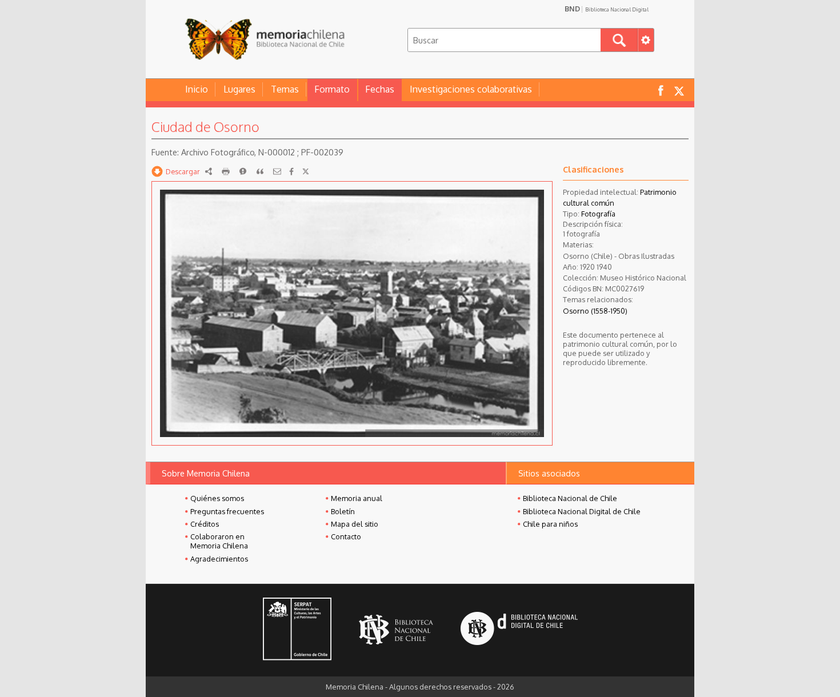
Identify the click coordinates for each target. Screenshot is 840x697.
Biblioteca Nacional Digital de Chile (582, 511)
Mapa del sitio (354, 523)
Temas (285, 89)
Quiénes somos (217, 498)
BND (607, 8)
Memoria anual (356, 498)
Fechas (379, 89)
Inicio (196, 89)
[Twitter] (305, 171)
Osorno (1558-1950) (595, 310)
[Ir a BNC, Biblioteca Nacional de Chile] (396, 629)
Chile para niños (550, 523)
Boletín (343, 511)
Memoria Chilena (264, 38)
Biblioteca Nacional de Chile (570, 498)
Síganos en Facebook (660, 90)
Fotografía (598, 213)
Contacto (346, 536)
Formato (332, 89)
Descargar (183, 171)
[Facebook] (291, 171)
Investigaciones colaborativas (471, 89)
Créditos (204, 523)
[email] (277, 171)
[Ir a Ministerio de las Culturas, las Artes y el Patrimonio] (297, 630)
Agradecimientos (219, 558)
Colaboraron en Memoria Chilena (219, 541)
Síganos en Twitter (678, 90)
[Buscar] (619, 40)
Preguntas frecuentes (227, 511)
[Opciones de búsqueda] (646, 40)
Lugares (239, 89)
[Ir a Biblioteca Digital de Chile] (519, 629)
